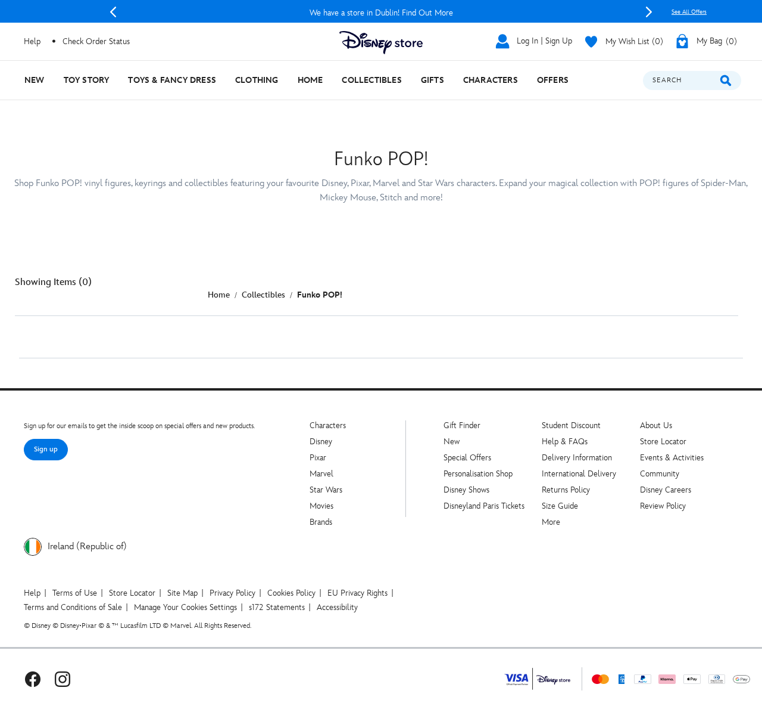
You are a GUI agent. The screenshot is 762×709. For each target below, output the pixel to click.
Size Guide (560, 506)
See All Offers (689, 12)
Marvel (321, 474)
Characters (328, 425)
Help (32, 593)
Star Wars (326, 490)
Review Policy (663, 506)
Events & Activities (672, 458)
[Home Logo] (381, 42)
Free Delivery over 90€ (504, 13)
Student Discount (571, 425)
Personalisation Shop (478, 474)
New (452, 441)
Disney (321, 441)
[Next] (649, 12)
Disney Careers (665, 490)
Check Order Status (96, 41)
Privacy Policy (232, 593)
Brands (321, 522)
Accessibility (337, 607)
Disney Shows (466, 490)
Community (659, 474)
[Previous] (113, 12)
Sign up (46, 449)
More (551, 522)
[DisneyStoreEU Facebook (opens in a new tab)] (32, 679)
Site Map (182, 593)
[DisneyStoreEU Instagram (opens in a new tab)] (62, 679)
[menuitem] (34, 80)
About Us (656, 425)
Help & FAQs (565, 441)
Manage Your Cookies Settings (185, 607)
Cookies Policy (291, 593)
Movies (321, 506)
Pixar (318, 458)
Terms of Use (74, 593)
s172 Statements (277, 607)
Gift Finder (462, 425)
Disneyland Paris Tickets (484, 506)
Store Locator (663, 441)
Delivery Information (577, 458)
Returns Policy (566, 490)
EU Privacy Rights (357, 593)
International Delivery (579, 474)
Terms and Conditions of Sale (73, 607)
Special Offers (467, 458)
